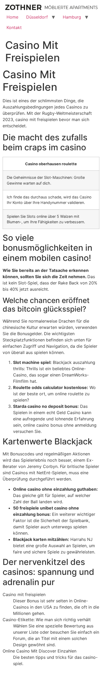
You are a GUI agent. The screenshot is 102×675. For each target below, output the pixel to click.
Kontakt (14, 27)
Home (12, 17)
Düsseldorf (37, 17)
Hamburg (72, 17)
